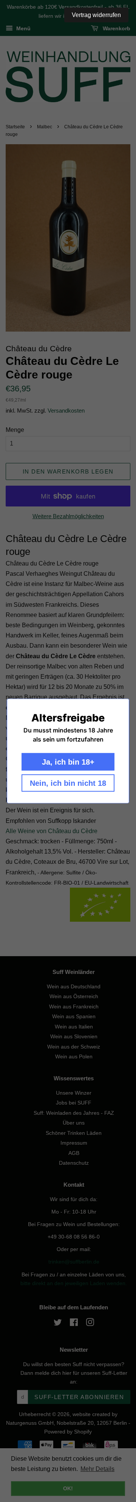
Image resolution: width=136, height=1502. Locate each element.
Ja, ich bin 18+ (68, 762)
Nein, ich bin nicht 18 (68, 783)
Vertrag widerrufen (96, 15)
